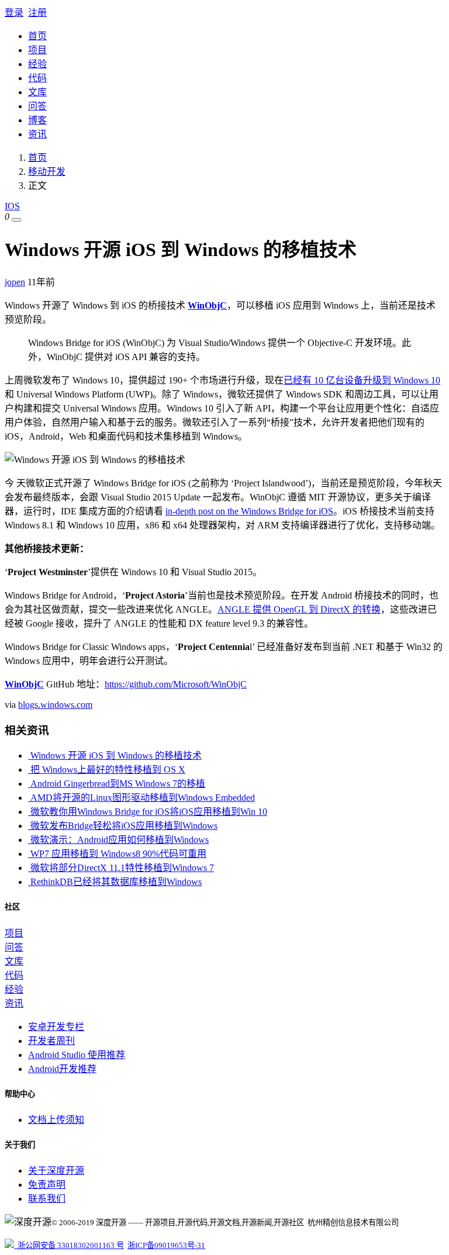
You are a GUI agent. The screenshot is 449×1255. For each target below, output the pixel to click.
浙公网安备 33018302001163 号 (69, 1245)
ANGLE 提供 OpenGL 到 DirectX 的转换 (299, 609)
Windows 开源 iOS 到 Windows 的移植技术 (115, 755)
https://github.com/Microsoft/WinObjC (176, 684)
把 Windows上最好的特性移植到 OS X (106, 770)
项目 (37, 50)
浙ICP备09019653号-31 (166, 1245)
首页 (37, 36)
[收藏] (16, 220)
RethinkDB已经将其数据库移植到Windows (115, 882)
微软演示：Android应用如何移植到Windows (118, 840)
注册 (37, 13)
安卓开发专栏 (56, 1027)
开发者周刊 (51, 1041)
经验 (37, 64)
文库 (37, 92)
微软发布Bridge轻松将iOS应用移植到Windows (122, 826)
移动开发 (46, 172)
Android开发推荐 (62, 1069)
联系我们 (46, 1199)
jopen (15, 282)
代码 (37, 78)
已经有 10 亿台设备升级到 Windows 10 (362, 380)
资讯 (37, 134)
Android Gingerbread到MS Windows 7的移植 (116, 784)
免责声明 (46, 1185)
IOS (12, 206)
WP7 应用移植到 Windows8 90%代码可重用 (117, 854)
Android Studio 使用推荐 (76, 1055)
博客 (37, 120)
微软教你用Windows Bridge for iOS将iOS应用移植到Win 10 (147, 812)
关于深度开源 (56, 1171)
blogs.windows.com (55, 705)
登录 (14, 13)
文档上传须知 (56, 1120)
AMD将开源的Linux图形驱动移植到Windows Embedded (141, 798)
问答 (37, 106)
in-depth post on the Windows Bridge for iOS (249, 511)
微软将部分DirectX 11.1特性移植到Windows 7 (121, 868)
